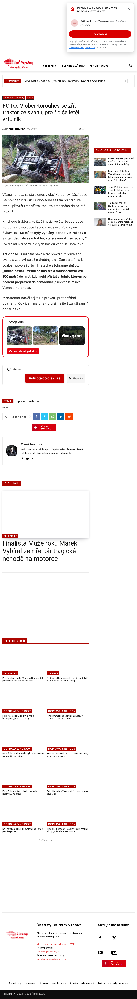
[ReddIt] (69, 416)
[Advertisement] (45, 605)
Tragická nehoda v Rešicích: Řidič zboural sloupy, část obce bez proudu (67, 830)
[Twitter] (44, 416)
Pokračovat (100, 33)
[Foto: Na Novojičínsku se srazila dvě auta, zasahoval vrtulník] (68, 737)
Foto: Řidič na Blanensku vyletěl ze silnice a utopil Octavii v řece (23, 754)
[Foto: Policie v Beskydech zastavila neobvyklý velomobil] (23, 774)
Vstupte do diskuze (44, 378)
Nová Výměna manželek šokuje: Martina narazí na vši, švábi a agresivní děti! (120, 222)
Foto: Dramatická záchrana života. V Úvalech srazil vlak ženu (65, 717)
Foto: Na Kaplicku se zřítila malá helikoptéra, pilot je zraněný (18, 717)
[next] (131, 81)
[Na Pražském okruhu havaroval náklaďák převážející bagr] (23, 812)
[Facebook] (36, 416)
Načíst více (44, 840)
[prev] (125, 81)
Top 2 (30, 97)
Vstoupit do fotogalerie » (23, 351)
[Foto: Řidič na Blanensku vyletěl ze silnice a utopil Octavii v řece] (23, 737)
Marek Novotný (17, 128)
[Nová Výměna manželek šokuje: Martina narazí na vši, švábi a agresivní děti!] (100, 222)
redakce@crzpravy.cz (48, 951)
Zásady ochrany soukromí (82, 47)
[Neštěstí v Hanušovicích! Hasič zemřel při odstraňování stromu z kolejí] (68, 661)
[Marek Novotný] (11, 451)
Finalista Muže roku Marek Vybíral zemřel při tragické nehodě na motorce (39, 551)
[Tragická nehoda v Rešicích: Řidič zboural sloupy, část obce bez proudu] (68, 812)
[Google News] (114, 952)
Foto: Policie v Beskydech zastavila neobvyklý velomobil (19, 792)
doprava (20, 401)
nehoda (34, 401)
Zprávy (53, 673)
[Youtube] (100, 952)
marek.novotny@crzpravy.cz (52, 958)
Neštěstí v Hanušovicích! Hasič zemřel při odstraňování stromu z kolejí (67, 679)
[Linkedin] (60, 416)
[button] (130, 65)
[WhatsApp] (52, 416)
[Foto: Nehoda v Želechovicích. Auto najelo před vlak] (68, 774)
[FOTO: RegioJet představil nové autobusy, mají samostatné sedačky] (100, 162)
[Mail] (27, 458)
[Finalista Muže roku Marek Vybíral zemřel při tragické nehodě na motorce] (45, 514)
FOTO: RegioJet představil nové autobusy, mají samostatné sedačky (121, 161)
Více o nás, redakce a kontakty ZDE (56, 944)
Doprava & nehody (14, 97)
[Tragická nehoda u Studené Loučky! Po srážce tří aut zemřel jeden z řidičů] (100, 206)
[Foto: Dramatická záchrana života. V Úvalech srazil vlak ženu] (68, 699)
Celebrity (10, 536)
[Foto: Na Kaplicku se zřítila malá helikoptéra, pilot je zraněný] (23, 699)
